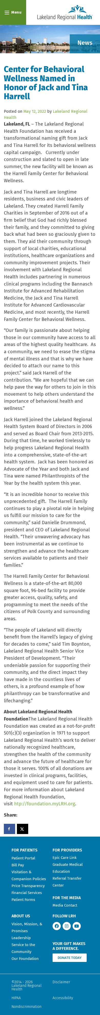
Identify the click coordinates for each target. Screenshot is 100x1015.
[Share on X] (22, 829)
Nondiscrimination (27, 1006)
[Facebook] (57, 926)
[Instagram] (67, 926)
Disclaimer (61, 982)
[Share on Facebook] (9, 829)
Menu (16, 12)
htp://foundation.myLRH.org (44, 804)
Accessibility (63, 998)
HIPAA (16, 998)
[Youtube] (77, 926)
